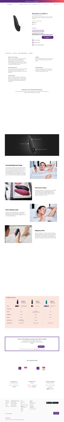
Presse (7, 403)
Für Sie (25, 4)
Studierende (7, 406)
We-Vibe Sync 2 (14, 381)
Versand (30, 53)
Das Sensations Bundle (50, 381)
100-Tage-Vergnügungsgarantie (24, 406)
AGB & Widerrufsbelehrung (33, 402)
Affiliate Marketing (13, 402)
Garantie (22, 408)
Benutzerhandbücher (14, 403)
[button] (56, 413)
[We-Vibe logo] (9, 4)
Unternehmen (8, 402)
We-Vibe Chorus (32, 381)
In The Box (14, 53)
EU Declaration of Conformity (32, 407)
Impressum (31, 405)
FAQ (21, 403)
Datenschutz (32, 404)
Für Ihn (29, 4)
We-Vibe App (23, 402)
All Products (34, 4)
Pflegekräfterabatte (14, 406)
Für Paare (21, 4)
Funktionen (8, 53)
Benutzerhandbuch (22, 53)
